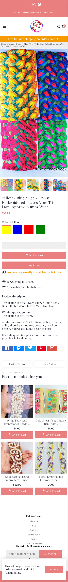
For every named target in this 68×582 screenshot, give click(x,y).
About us (34, 521)
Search (34, 539)
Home (3, 44)
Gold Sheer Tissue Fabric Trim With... (51, 422)
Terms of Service (34, 543)
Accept (54, 569)
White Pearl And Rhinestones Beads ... (17, 422)
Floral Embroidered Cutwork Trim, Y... (51, 478)
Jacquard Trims (14, 44)
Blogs (34, 526)
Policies (34, 530)
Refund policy (34, 534)
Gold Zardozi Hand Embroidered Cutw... (17, 478)
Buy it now (34, 265)
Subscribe (50, 553)
